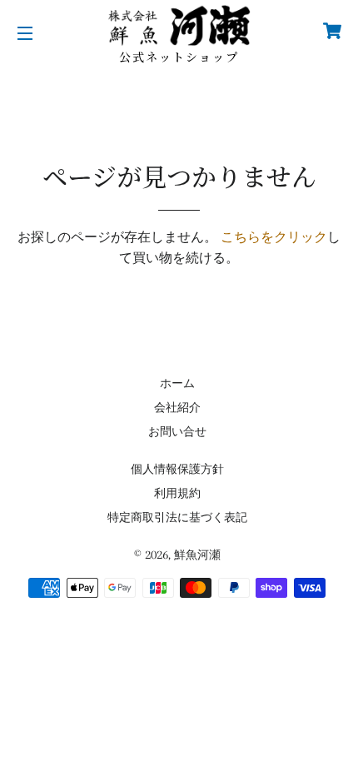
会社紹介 (177, 407)
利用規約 (177, 493)
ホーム (177, 383)
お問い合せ (177, 431)
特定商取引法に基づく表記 (177, 517)
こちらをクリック (274, 237)
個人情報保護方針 (177, 469)
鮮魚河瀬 (197, 555)
